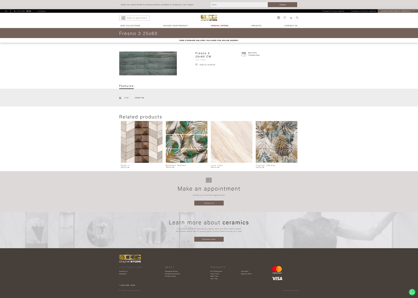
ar (6, 11)
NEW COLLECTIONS (130, 25)
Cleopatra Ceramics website (363, 11)
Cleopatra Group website (333, 11)
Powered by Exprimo (291, 290)
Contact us (209, 203)
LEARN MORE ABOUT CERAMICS (396, 11)
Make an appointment (137, 18)
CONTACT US (291, 25)
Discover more (209, 239)
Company (42, 11)
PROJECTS (256, 25)
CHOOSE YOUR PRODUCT (175, 25)
